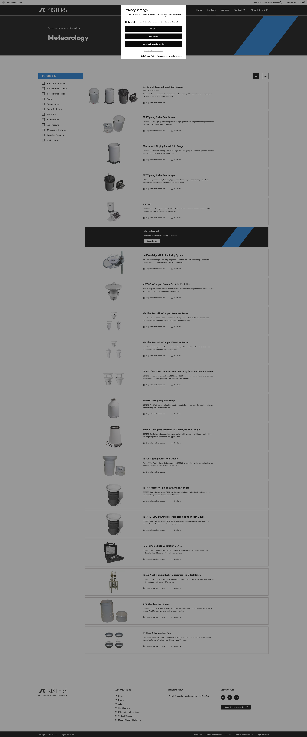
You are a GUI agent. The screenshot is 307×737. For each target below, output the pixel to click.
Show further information (153, 51)
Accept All (153, 29)
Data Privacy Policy (148, 56)
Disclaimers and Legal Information (169, 56)
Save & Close (153, 36)
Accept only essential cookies (153, 44)
